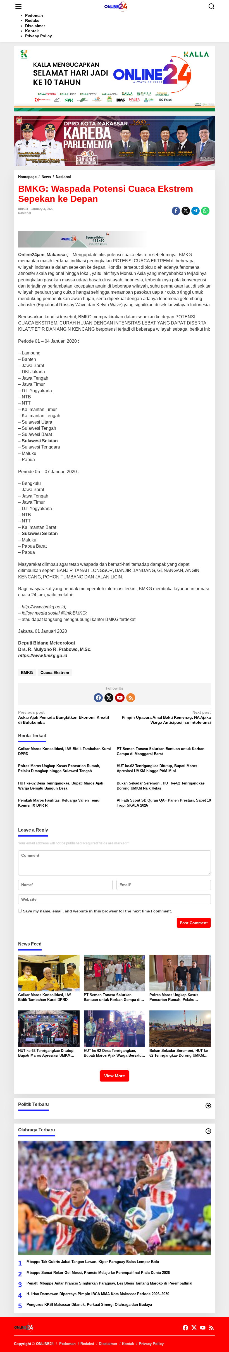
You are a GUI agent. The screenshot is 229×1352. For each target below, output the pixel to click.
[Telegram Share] (195, 211)
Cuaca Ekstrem (54, 672)
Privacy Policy (151, 1344)
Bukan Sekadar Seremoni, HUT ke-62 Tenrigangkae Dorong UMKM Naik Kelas (160, 785)
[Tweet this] (186, 211)
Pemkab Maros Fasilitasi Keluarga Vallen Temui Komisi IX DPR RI (59, 802)
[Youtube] (120, 697)
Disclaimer (108, 1344)
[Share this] (176, 211)
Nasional (24, 212)
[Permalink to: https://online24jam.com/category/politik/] (208, 1105)
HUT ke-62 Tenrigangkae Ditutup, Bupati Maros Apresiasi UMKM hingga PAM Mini (157, 768)
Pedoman (67, 1344)
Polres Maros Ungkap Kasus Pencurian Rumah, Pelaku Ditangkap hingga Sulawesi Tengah (59, 768)
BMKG (27, 672)
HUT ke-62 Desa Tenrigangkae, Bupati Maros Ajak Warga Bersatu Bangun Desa (60, 785)
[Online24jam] (115, 6)
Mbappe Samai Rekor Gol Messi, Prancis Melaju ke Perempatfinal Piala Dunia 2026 (98, 1273)
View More (114, 1075)
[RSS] (130, 697)
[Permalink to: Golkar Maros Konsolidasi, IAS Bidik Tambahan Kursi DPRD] (49, 972)
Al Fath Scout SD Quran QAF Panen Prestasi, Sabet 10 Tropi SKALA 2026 (164, 802)
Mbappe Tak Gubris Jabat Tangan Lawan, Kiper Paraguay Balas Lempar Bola (93, 1262)
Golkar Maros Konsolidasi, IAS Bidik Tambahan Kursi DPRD (64, 751)
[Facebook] (98, 697)
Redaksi (87, 1344)
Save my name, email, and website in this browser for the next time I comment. (97, 911)
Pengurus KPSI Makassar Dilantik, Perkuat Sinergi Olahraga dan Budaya (89, 1304)
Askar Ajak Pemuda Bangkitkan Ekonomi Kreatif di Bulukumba (63, 717)
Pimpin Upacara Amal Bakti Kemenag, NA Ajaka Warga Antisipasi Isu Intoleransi (166, 717)
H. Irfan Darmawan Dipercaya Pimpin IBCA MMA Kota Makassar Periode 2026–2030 (98, 1294)
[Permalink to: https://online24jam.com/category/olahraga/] (208, 1131)
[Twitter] (108, 697)
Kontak (128, 1344)
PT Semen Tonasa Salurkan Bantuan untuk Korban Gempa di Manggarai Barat (160, 751)
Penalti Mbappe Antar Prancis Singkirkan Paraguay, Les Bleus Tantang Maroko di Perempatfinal (109, 1283)
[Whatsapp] (205, 211)
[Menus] (18, 6)
